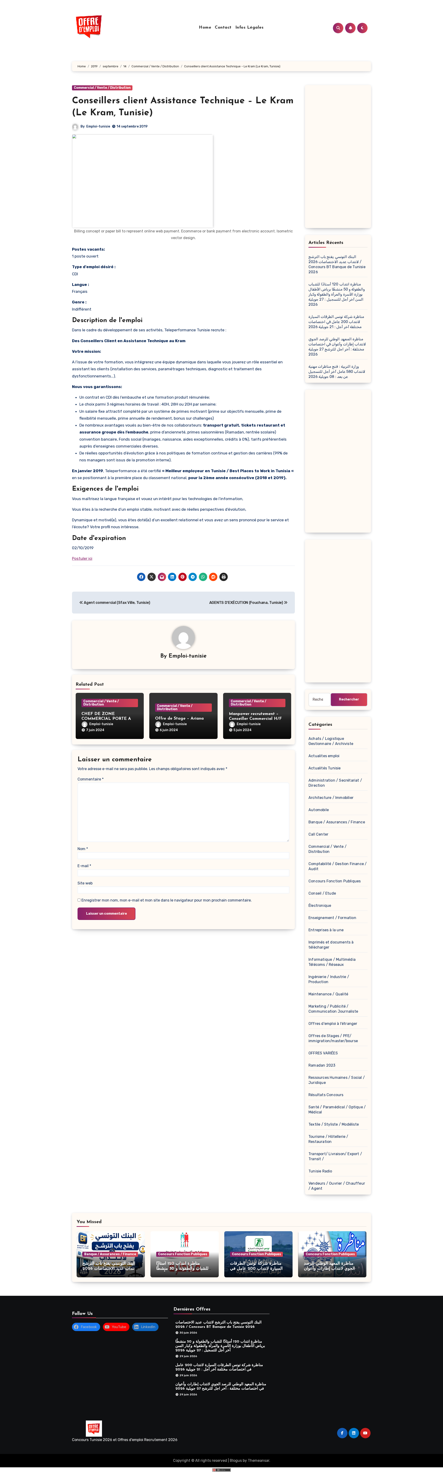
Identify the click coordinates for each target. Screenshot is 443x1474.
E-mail (84, 866)
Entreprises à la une (326, 930)
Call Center (318, 834)
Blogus (236, 1460)
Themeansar (258, 1460)
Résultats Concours (326, 1095)
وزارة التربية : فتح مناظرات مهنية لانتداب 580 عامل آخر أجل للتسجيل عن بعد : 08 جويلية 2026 (336, 371)
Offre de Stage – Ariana (179, 719)
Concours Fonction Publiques (334, 881)
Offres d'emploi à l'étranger (332, 1023)
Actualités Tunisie (324, 768)
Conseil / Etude (322, 893)
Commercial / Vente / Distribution (102, 88)
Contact (223, 28)
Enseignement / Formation (332, 918)
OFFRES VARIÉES (323, 1053)
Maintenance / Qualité (328, 994)
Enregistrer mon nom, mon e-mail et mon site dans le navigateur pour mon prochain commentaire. (166, 900)
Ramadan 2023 (321, 1065)
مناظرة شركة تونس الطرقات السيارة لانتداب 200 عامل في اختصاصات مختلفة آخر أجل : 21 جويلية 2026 (336, 321)
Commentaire (91, 779)
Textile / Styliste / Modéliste (333, 1124)
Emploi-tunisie (98, 126)
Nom (83, 849)
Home (205, 28)
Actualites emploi (323, 756)
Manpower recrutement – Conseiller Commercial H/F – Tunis (257, 719)
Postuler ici (82, 558)
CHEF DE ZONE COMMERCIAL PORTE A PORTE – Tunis (106, 719)
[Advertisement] (338, 158)
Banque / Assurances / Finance (336, 822)
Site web (85, 883)
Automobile (318, 810)
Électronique (319, 905)
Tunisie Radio (320, 1171)
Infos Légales (249, 28)
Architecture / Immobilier (330, 797)
